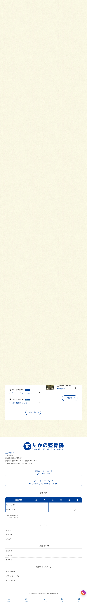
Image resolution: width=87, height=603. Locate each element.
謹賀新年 (65, 387)
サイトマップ (10, 580)
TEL (62, 601)
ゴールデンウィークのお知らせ (23, 393)
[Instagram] (83, 592)
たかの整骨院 (9, 453)
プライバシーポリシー (13, 576)
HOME (26, 601)
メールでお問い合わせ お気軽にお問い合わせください (44, 482)
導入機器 (9, 555)
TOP (79, 601)
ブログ (8, 539)
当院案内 (9, 551)
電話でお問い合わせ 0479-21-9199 (43, 472)
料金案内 (9, 560)
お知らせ (27, 390)
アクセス (44, 601)
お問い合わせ (10, 571)
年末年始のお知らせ (18, 403)
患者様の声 (9, 530)
